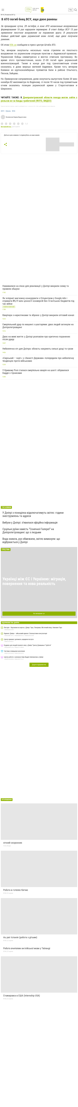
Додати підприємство (39, 665)
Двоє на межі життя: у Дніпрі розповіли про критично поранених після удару (36, 338)
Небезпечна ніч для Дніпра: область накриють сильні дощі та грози (37, 348)
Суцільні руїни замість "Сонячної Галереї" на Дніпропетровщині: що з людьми (28, 530)
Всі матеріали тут (39, 613)
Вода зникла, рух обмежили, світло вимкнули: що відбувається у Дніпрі (31, 540)
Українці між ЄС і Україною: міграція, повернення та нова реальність (34, 581)
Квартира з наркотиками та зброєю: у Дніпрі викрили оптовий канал (38, 315)
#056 (13, 111)
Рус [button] (70, 10)
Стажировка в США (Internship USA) (21, 995)
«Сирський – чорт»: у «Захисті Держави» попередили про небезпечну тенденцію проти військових (38, 359)
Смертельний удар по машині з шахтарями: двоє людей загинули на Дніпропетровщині (38, 326)
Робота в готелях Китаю (15, 890)
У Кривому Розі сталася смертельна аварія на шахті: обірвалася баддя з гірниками (35, 372)
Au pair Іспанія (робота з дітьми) (20, 937)
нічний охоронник (12, 842)
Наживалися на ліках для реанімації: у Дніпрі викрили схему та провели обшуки (35, 287)
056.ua (13, 44)
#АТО (2, 111)
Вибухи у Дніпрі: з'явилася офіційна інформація (29, 522)
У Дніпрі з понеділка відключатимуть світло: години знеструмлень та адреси (33, 514)
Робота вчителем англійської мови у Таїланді (26, 948)
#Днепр (8, 111)
